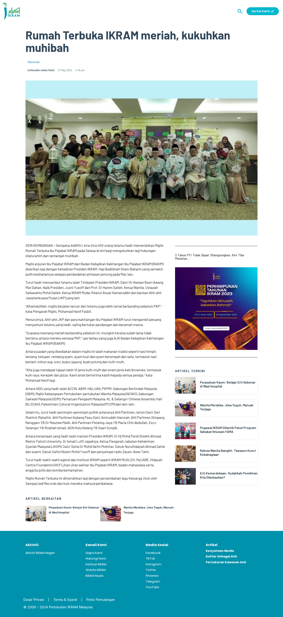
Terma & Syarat (65, 599)
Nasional (34, 62)
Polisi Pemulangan (100, 599)
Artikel (212, 544)
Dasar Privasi (33, 599)
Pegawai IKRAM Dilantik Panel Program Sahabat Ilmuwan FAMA (228, 430)
